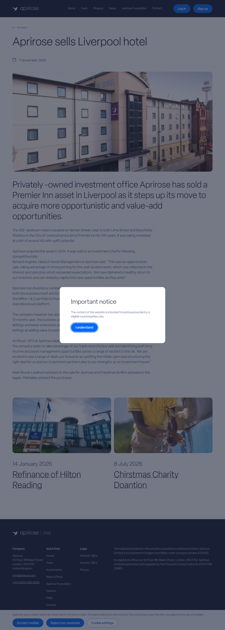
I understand (84, 327)
